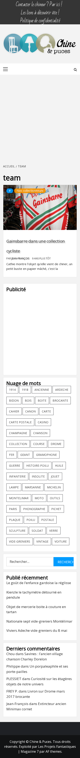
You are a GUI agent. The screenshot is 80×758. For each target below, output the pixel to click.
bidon (14, 400)
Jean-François (20, 258)
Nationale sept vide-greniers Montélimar (39, 621)
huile (59, 465)
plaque (14, 520)
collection (18, 444)
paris (13, 509)
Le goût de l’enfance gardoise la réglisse (38, 582)
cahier (14, 411)
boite (42, 400)
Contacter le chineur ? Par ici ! (39, 2)
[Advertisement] (40, 120)
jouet (55, 476)
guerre (14, 465)
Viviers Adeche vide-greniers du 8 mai (36, 630)
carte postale (20, 422)
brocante (60, 400)
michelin (54, 487)
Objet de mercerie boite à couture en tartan (36, 609)
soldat (37, 531)
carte (46, 411)
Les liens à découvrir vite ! (40, 10)
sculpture (17, 531)
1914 (12, 390)
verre (53, 531)
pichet (56, 509)
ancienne (41, 390)
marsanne (33, 487)
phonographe (34, 509)
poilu (30, 520)
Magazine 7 (30, 751)
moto (39, 498)
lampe (14, 487)
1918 (25, 390)
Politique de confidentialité (40, 18)
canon (30, 411)
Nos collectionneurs (30, 191)
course (39, 444)
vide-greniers (19, 541)
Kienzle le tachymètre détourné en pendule (33, 595)
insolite (38, 476)
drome (56, 444)
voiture (61, 541)
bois (28, 400)
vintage (42, 541)
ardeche (61, 390)
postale (47, 520)
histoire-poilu (37, 465)
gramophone (46, 455)
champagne (18, 433)
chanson (40, 433)
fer (11, 455)
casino (43, 422)
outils (55, 498)
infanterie (17, 476)
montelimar (19, 498)
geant (25, 455)
